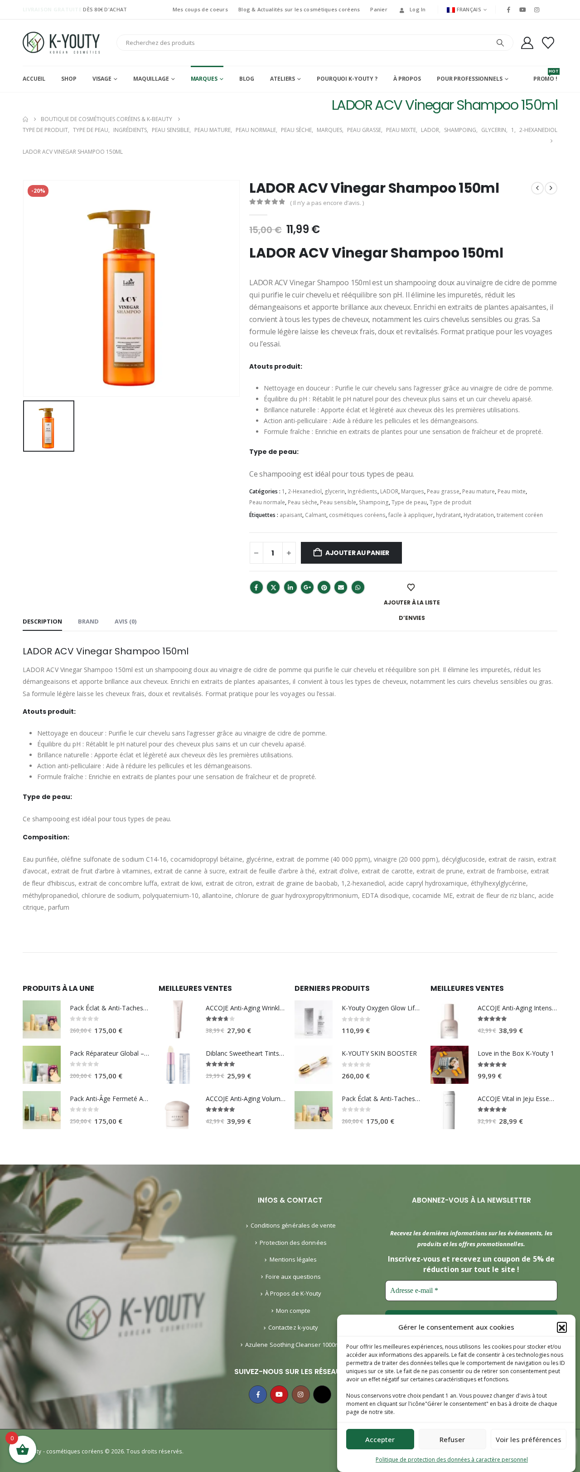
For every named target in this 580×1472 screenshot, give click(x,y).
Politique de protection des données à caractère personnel (452, 1459)
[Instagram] (537, 9)
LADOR (389, 491)
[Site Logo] (61, 43)
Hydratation (479, 515)
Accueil (34, 79)
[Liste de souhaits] (548, 43)
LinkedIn (290, 587)
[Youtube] (522, 9)
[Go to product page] (42, 1019)
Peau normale (267, 502)
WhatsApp (358, 587)
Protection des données (293, 1242)
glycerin (334, 491)
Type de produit (450, 502)
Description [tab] (42, 621)
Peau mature (478, 491)
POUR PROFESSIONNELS (470, 79)
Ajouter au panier (357, 552)
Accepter (380, 1439)
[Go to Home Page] (25, 119)
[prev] (537, 188)
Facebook (256, 587)
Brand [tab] (88, 621)
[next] (551, 188)
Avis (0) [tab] (125, 621)
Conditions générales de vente (293, 1225)
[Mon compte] (527, 43)
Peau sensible (338, 502)
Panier (378, 9)
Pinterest (324, 587)
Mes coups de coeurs (200, 9)
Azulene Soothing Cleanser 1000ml (293, 1344)
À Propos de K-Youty (293, 1293)
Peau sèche (302, 502)
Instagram (301, 1394)
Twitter (273, 587)
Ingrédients (362, 491)
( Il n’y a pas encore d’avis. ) (327, 203)
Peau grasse (443, 491)
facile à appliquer (410, 515)
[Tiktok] (551, 9)
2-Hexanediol (305, 491)
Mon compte (293, 1310)
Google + (307, 587)
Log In (418, 9)
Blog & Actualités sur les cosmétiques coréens (299, 9)
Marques (204, 79)
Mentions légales (293, 1259)
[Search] (500, 42)
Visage (101, 79)
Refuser (452, 1439)
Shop (69, 79)
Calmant (315, 515)
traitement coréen (520, 515)
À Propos (407, 79)
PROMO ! (545, 75)
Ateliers (282, 79)
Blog (247, 79)
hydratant (448, 515)
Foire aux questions (293, 1276)
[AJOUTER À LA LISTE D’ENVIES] (412, 588)
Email (341, 587)
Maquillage (151, 79)
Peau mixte (512, 491)
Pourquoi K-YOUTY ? (347, 79)
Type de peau (409, 502)
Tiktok (322, 1394)
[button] (561, 1326)
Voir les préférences (528, 1439)
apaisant (291, 515)
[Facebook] (508, 9)
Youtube (279, 1394)
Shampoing (374, 502)
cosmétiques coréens (357, 515)
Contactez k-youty (293, 1327)
